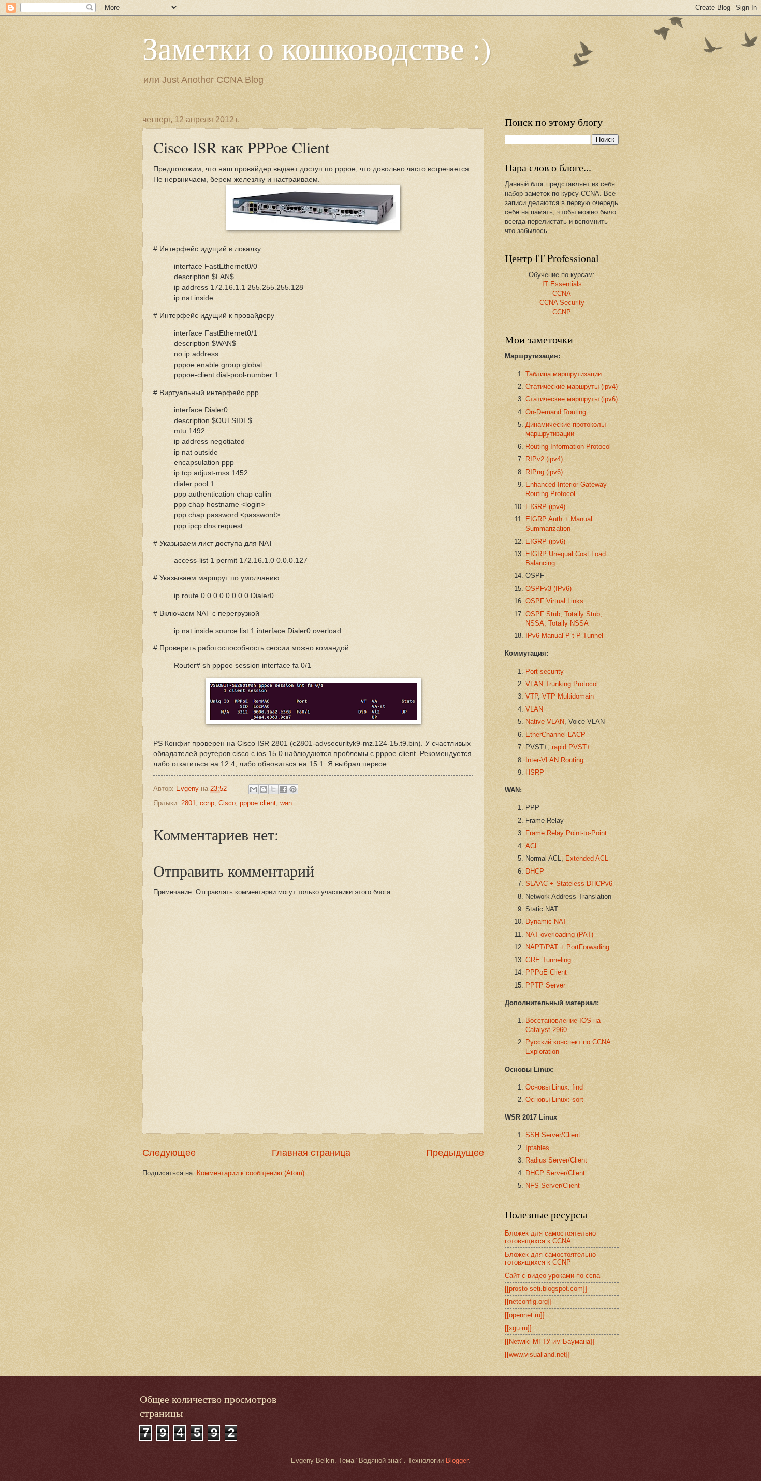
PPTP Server (545, 985)
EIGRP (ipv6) (545, 541)
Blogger (457, 1460)
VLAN (534, 709)
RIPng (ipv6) (544, 472)
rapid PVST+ (571, 747)
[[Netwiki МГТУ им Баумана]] (549, 1341)
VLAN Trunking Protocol (561, 684)
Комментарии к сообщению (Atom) (250, 1173)
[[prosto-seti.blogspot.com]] (546, 1289)
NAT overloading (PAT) (559, 934)
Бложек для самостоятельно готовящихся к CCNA (550, 1237)
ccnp (207, 803)
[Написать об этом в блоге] (263, 789)
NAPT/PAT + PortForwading (567, 947)
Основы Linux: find (554, 1087)
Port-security (544, 671)
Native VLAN (544, 721)
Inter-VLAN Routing (554, 760)
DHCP (534, 871)
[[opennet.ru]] (525, 1315)
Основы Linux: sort (554, 1100)
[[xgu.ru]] (518, 1328)
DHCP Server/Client (555, 1173)
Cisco (227, 803)
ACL (531, 846)
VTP (531, 696)
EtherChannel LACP (555, 734)
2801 (188, 803)
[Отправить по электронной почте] (253, 789)
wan (286, 803)
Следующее (169, 1153)
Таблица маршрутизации (563, 374)
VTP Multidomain (568, 696)
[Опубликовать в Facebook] (283, 789)
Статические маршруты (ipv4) (571, 386)
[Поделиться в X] (273, 789)
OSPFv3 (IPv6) (548, 588)
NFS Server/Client (552, 1185)
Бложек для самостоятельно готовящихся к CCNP (550, 1258)
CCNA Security (561, 303)
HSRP (534, 772)
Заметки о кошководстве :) (316, 47)
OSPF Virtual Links (554, 601)
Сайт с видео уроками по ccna (552, 1276)
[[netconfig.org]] (528, 1301)
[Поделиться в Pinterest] (293, 789)
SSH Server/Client (552, 1135)
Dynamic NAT (546, 921)
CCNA (561, 293)
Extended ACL (586, 858)
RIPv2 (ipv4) (544, 459)
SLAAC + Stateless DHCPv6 (568, 884)
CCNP (561, 312)
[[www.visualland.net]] (537, 1354)
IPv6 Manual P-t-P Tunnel (564, 636)
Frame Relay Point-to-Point (566, 833)
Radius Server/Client (556, 1160)
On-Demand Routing (555, 412)
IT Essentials (562, 284)
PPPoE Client (546, 972)
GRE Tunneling (548, 960)
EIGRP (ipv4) (545, 507)
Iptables (537, 1148)
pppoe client (258, 803)
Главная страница (311, 1153)
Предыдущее (455, 1153)
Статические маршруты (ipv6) (571, 399)
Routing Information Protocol (568, 447)
